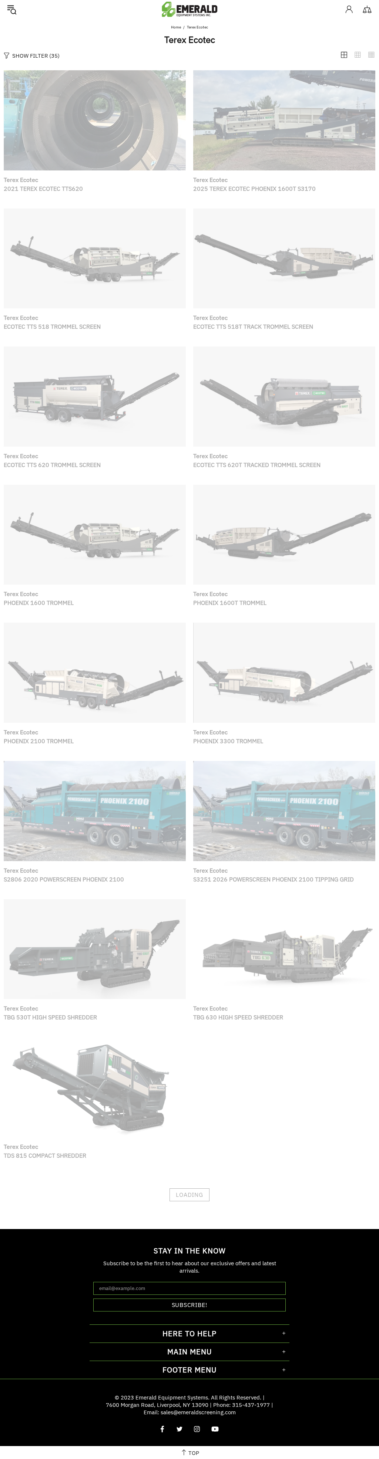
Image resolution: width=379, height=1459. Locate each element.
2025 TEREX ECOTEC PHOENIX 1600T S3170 (254, 188)
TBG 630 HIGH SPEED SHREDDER (238, 1017)
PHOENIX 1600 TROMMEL (39, 602)
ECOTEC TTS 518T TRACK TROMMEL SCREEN (253, 326)
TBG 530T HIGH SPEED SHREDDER (50, 1017)
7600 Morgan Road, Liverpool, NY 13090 (157, 1404)
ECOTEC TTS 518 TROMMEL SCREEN (52, 326)
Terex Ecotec (21, 179)
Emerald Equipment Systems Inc (189, 9)
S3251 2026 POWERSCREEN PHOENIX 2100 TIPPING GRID (273, 879)
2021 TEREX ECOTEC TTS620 (43, 188)
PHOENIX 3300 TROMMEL (228, 741)
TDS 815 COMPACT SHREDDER (45, 1155)
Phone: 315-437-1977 (241, 1404)
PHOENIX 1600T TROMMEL (229, 602)
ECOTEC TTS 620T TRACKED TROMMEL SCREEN (257, 464)
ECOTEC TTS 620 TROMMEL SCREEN (52, 464)
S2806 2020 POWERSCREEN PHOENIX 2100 (64, 879)
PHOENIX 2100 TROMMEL (39, 741)
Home (176, 27)
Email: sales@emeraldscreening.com (190, 1412)
